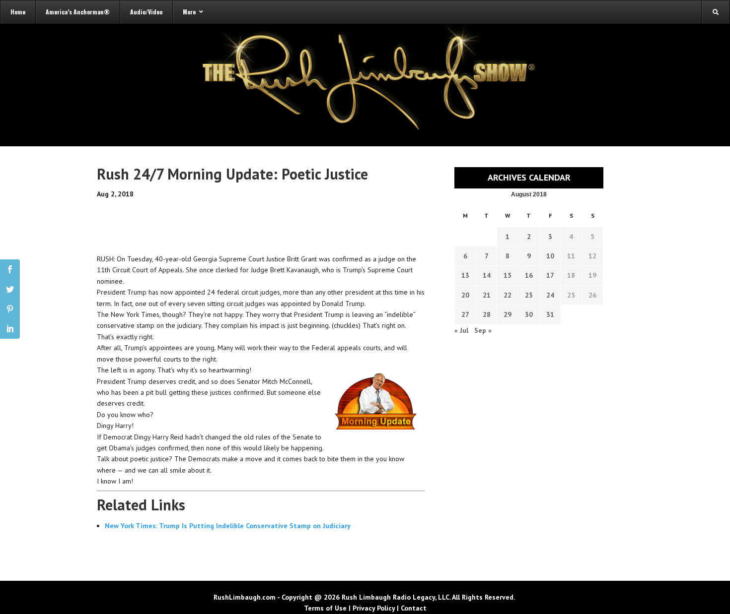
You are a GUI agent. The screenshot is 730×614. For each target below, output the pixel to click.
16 (529, 275)
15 (507, 275)
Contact (414, 608)
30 (529, 314)
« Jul (461, 330)
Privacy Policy (374, 608)
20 (465, 295)
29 (507, 314)
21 (487, 295)
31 (550, 314)
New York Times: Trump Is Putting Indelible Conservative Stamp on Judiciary (228, 525)
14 (487, 275)
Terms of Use (325, 608)
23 (529, 295)
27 (465, 314)
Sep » (483, 330)
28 (487, 314)
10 (550, 255)
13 (465, 275)
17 (550, 275)
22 (507, 295)
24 (550, 295)
